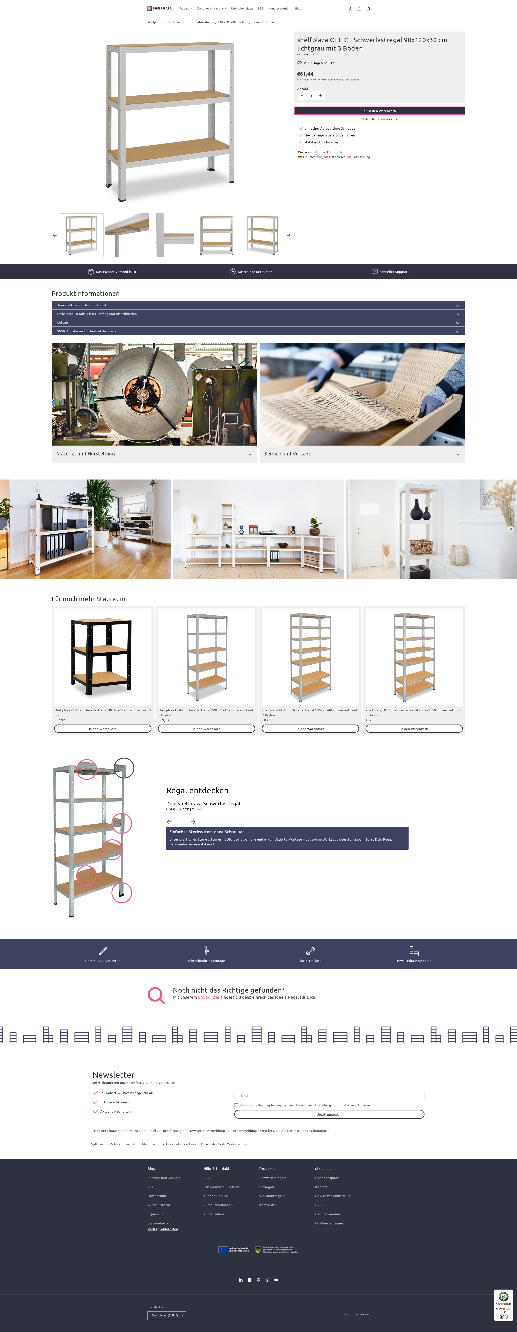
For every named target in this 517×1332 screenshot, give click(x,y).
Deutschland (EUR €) (165, 1315)
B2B (318, 1205)
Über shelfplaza (327, 1178)
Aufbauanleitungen (218, 1205)
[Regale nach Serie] (156, 996)
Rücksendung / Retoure (221, 1187)
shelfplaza (154, 22)
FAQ (206, 1178)
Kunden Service (215, 1196)
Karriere (321, 1187)
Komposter (267, 1205)
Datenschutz (157, 1196)
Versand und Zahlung (164, 1178)
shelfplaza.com (362, 1314)
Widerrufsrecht (158, 1205)
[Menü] (510, 1292)
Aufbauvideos (214, 1214)
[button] (186, 8)
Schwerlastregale (272, 1178)
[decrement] (302, 95)
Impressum (155, 1214)
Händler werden (327, 1214)
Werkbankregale (272, 1196)
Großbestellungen (329, 1223)
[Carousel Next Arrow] (288, 235)
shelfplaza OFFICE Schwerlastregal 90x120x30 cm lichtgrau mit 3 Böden (220, 22)
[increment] (320, 95)
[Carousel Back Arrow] (54, 235)
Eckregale (267, 1187)
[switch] (504, 1316)
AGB (151, 1187)
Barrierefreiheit (159, 1223)
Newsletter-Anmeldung (333, 1196)
